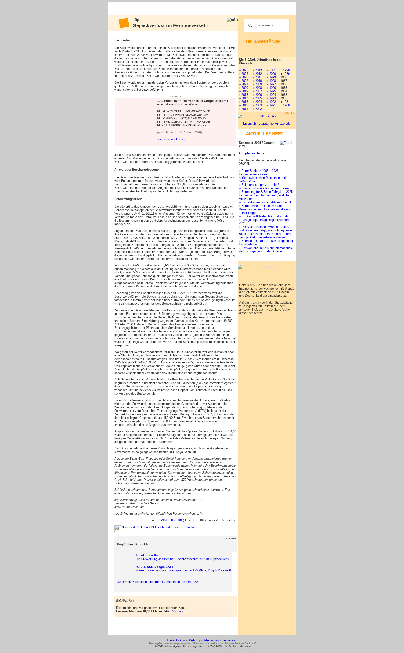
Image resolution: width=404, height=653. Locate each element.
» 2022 (243, 81)
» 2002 (257, 109)
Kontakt (171, 640)
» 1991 (271, 105)
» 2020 (243, 88)
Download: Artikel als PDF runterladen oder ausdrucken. (159, 527)
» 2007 (257, 91)
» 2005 (257, 98)
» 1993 (271, 98)
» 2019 (243, 91)
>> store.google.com (171, 139)
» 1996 (271, 88)
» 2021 (243, 84)
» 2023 (243, 77)
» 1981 (285, 102)
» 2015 (243, 105)
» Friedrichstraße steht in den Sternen (264, 188)
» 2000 (271, 73)
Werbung (194, 640)
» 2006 (257, 95)
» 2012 (257, 73)
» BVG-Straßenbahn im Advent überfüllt (265, 202)
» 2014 (243, 109)
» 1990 (285, 70)
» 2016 (243, 102)
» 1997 (271, 84)
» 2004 (257, 102)
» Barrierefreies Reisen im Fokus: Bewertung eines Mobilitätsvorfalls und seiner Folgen (265, 209)
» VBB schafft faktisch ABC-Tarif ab (263, 216)
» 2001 (271, 70)
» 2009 (257, 84)
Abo (182, 640)
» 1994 (271, 95)
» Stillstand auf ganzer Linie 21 (260, 185)
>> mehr (178, 611)
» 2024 (243, 73)
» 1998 (271, 81)
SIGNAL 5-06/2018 (169, 520)
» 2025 (243, 70)
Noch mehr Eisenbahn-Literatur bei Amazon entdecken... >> (156, 582)
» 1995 (271, 91)
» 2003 (257, 105)
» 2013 (257, 70)
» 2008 (257, 88)
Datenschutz (211, 640)
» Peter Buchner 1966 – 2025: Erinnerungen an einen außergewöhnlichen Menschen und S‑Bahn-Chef (262, 176)
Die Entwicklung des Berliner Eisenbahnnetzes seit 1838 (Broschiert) (182, 557)
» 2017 (243, 98)
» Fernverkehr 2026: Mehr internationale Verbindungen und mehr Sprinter (266, 249)
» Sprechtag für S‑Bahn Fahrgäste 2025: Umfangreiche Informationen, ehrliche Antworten (266, 195)
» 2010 (257, 81)
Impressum (230, 640)
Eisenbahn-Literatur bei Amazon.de (266, 123)
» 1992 (271, 102)
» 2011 (257, 77)
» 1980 (285, 105)
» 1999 (271, 77)
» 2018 (243, 95)
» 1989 (285, 73)
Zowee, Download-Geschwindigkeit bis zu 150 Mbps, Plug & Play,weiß (183, 568)
